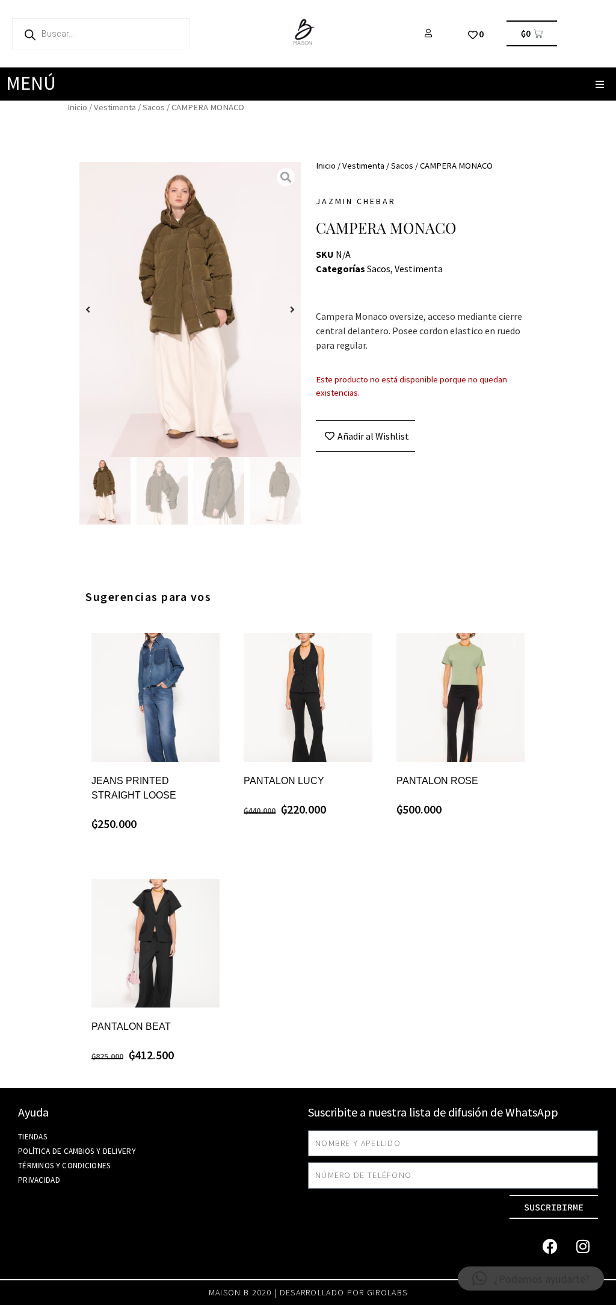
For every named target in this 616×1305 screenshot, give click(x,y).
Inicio (77, 107)
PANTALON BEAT (131, 1026)
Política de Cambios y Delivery (77, 1151)
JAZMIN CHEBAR (356, 201)
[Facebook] (550, 1246)
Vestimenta (115, 107)
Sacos (154, 107)
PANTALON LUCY (284, 781)
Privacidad (39, 1180)
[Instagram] (583, 1246)
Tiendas (32, 1137)
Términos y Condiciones (64, 1165)
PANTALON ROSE (437, 781)
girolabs (387, 1292)
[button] (599, 84)
